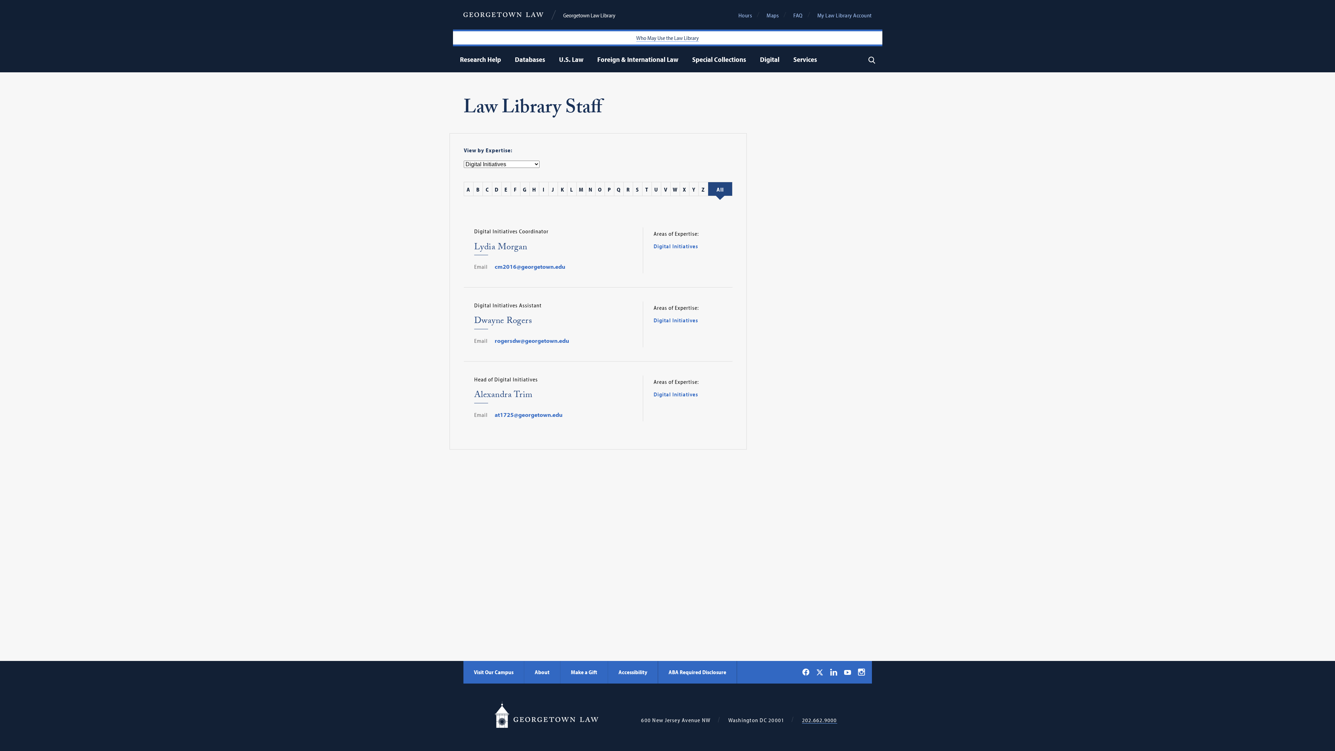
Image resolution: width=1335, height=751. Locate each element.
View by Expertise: (488, 150)
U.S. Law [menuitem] (571, 59)
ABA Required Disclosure (697, 672)
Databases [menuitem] (530, 59)
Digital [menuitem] (769, 59)
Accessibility (632, 672)
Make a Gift (584, 672)
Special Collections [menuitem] (719, 59)
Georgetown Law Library (589, 15)
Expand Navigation (502, 59)
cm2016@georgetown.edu (530, 266)
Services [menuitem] (805, 59)
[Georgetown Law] (503, 14)
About (542, 672)
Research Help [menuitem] (480, 59)
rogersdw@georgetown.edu (532, 340)
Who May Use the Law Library (667, 37)
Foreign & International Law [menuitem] (637, 59)
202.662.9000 (819, 720)
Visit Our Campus (493, 672)
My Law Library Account (844, 15)
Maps (773, 15)
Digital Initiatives (676, 246)
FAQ (798, 15)
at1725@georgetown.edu (529, 414)
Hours (745, 15)
